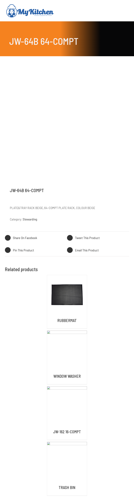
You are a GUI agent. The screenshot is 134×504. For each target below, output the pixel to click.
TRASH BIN (67, 487)
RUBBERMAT (67, 320)
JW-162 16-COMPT (67, 431)
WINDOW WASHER (67, 376)
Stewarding (30, 219)
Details (66, 295)
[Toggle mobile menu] (127, 5)
